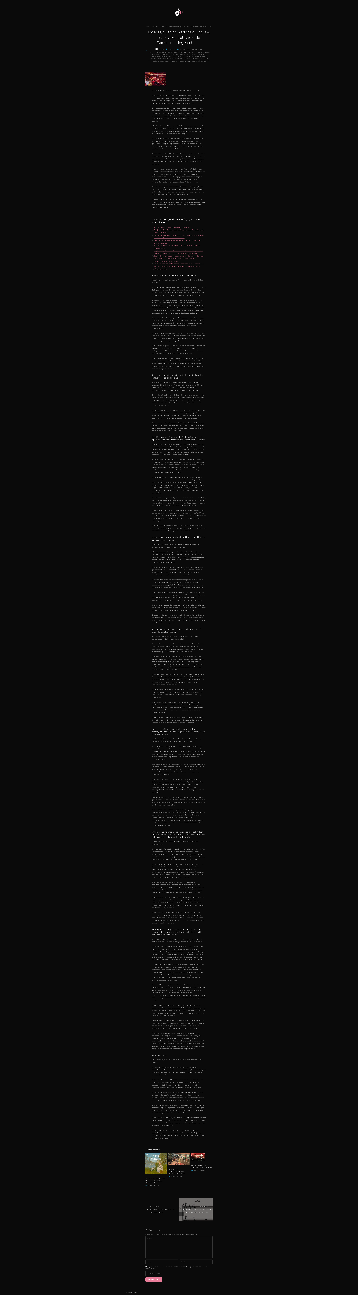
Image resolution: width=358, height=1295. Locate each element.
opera (158, 60)
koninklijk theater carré (192, 56)
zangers (204, 61)
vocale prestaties (171, 61)
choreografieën (155, 52)
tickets (203, 60)
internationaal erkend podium (164, 56)
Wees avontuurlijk (160, 269)
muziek (165, 58)
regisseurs (179, 60)
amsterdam (158, 51)
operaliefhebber (167, 60)
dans (195, 52)
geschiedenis (202, 54)
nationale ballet (175, 58)
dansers (201, 52)
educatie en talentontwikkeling (173, 54)
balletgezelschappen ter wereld (192, 51)
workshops (196, 61)
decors (208, 52)
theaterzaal (194, 60)
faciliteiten (191, 54)
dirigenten (156, 54)
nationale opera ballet (191, 58)
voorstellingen (185, 61)
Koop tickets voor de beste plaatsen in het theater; (172, 227)
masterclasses (156, 58)
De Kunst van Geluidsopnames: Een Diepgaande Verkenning (176, 1171)
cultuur (190, 52)
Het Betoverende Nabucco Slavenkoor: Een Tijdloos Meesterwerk (155, 1181)
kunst (204, 56)
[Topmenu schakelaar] (179, 3)
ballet (176, 51)
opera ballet (197, 49)
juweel (179, 56)
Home (148, 26)
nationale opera (185, 49)
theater (186, 60)
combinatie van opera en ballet (174, 52)
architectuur (168, 51)
